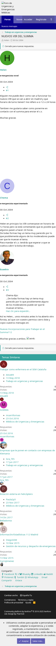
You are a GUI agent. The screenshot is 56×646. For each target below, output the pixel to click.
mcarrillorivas (13, 415)
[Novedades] (51, 19)
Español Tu (27, 595)
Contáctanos (10, 599)
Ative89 (10, 374)
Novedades (22, 19)
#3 (7, 289)
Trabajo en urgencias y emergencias (24, 381)
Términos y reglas (25, 599)
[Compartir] (7, 87)
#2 (7, 218)
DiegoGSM (11, 539)
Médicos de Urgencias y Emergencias (25, 421)
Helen (6, 40)
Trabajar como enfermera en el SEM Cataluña (23, 369)
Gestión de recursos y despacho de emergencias (31, 546)
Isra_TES (10, 458)
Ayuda (28, 602)
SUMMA (4, 409)
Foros (7, 19)
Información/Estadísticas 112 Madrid (19, 534)
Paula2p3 (11, 499)
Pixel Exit (20, 614)
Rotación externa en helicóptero (16, 493)
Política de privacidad (13, 602)
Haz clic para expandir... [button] (18, 311)
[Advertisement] (28, 151)
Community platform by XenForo (27, 612)
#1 (7, 90)
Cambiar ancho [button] (11, 595)
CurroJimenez (7, 560)
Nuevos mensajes (9, 26)
